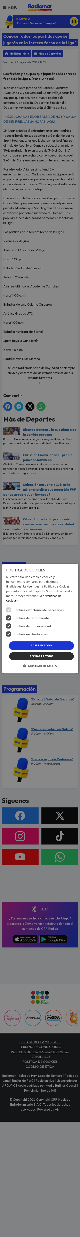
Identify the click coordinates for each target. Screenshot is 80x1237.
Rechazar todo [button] (41, 656)
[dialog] (40, 619)
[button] (40, 665)
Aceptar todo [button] (41, 645)
